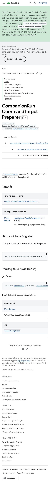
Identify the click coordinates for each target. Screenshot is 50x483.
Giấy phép (42, 469)
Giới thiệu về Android (10, 469)
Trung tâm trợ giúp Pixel (10, 446)
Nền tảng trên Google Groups (13, 425)
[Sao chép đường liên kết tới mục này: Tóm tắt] (14, 187)
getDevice (19, 218)
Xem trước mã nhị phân (10, 392)
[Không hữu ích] (40, 73)
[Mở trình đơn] (3, 3)
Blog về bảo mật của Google (12, 421)
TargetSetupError (12, 331)
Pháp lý (33, 469)
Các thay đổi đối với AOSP (24, 35)
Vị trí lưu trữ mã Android (10, 381)
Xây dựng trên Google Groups (13, 428)
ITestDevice (7, 219)
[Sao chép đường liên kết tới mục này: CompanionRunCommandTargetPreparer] (4, 247)
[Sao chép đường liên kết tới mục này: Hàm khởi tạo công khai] (35, 236)
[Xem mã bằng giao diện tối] (46, 253)
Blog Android (7, 417)
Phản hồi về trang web (25, 473)
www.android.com (9, 449)
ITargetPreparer (10, 174)
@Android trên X (8, 409)
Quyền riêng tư (9, 473)
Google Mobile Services (10, 453)
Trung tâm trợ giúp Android (12, 442)
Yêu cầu (5, 385)
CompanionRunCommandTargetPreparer (20, 201)
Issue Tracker (6, 461)
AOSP (4, 69)
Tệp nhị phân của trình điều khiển (14, 400)
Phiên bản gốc (7, 396)
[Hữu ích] (37, 73)
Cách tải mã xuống (9, 388)
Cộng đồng (24, 469)
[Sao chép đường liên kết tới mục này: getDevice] (15, 276)
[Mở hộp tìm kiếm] (30, 2)
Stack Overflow (7, 457)
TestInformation (32, 218)
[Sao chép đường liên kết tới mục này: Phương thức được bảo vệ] (38, 269)
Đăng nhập (43, 3)
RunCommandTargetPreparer (25, 129)
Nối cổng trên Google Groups (13, 432)
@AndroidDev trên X (9, 413)
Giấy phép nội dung (23, 361)
